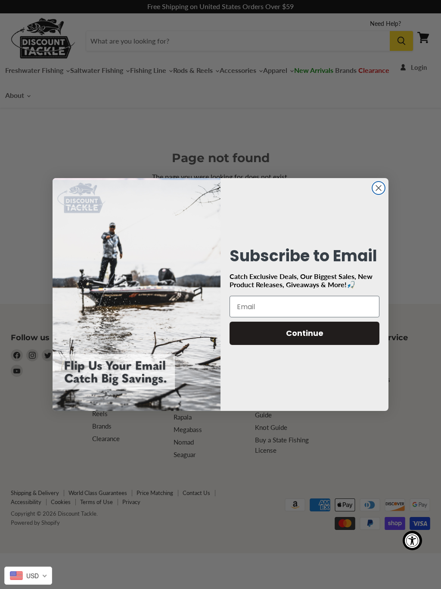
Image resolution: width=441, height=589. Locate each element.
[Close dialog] (378, 188)
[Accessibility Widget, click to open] (412, 540)
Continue (304, 333)
